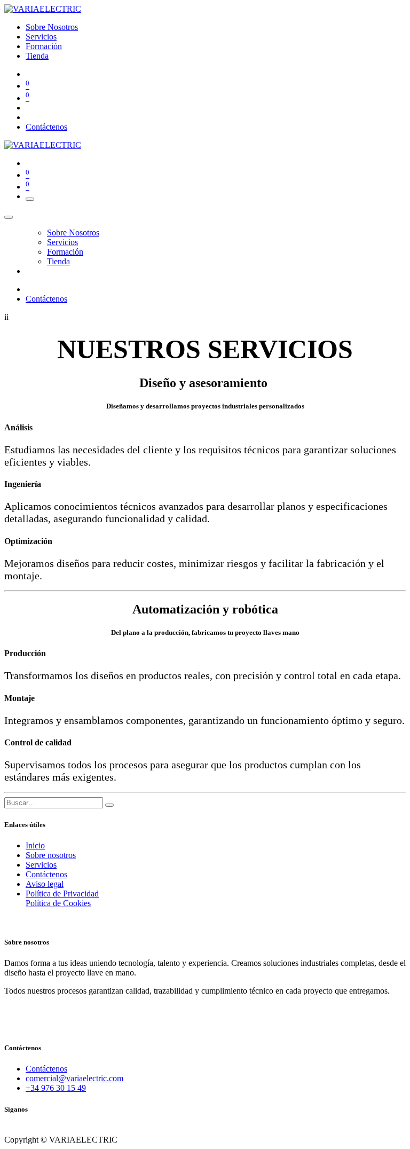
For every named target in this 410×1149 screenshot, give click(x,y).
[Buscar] (109, 805)
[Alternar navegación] (30, 199)
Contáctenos (46, 126)
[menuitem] (52, 27)
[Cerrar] (8, 217)
